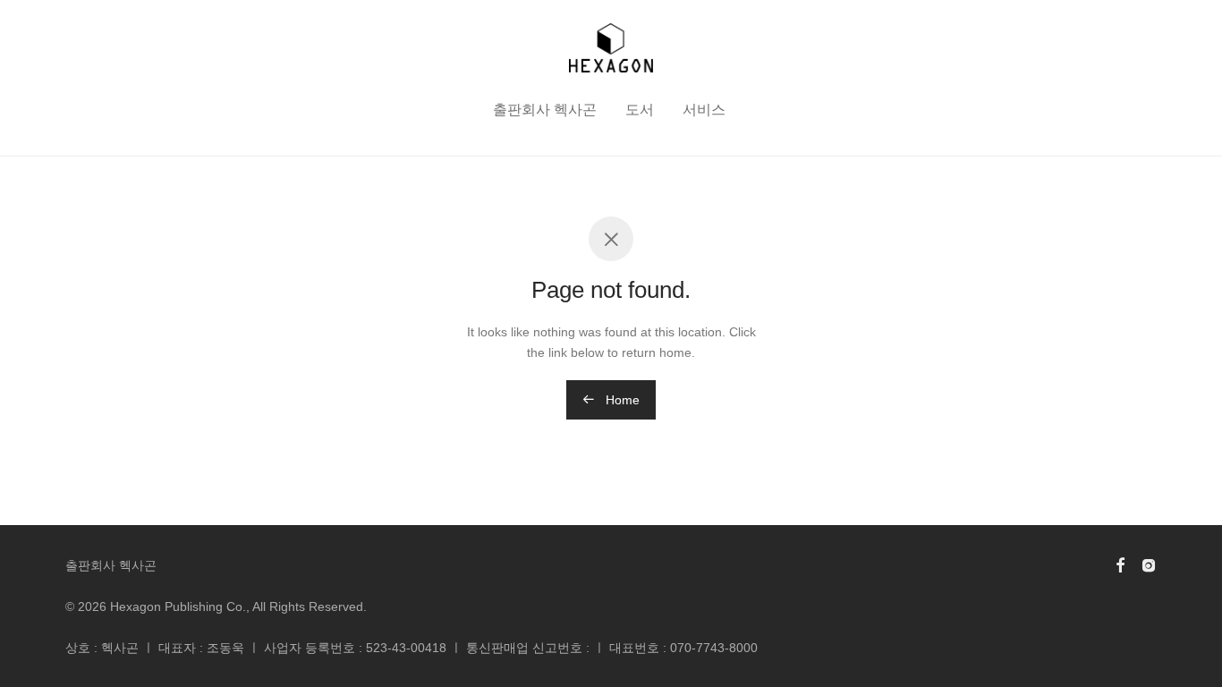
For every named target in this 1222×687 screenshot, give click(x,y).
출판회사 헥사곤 (545, 109)
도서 (639, 109)
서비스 (704, 109)
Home (621, 400)
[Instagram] (1149, 564)
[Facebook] (1120, 564)
